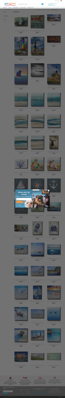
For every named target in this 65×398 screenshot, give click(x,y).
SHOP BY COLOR (30, 7)
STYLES (9, 7)
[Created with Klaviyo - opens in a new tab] (32, 208)
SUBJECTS (5, 7)
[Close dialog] (48, 190)
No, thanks (24, 204)
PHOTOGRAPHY (16, 7)
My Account (57, 0)
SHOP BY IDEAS (23, 7)
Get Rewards (20, 202)
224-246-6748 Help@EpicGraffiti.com (52, 5)
